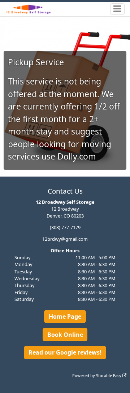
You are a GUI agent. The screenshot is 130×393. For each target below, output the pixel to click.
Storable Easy (109, 375)
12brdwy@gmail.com (65, 239)
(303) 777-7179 (65, 227)
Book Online (65, 335)
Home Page (65, 316)
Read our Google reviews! (65, 352)
